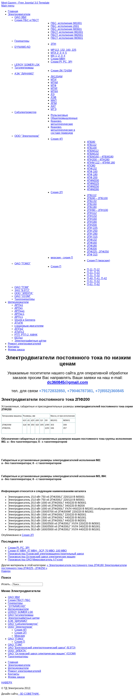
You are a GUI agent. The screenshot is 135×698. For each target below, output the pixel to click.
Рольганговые (59, 115)
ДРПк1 (18, 308)
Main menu (7, 5)
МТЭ (53, 109)
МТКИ (54, 82)
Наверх (6, 571)
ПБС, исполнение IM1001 (66, 23)
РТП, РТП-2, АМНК (25, 334)
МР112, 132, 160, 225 (63, 49)
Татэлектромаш (24, 67)
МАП (54, 100)
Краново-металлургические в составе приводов (63, 130)
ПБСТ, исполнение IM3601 (67, 38)
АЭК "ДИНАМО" (24, 73)
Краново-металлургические (62, 122)
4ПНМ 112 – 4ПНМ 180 (101, 162)
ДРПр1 (18, 305)
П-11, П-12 (93, 269)
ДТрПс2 (19, 331)
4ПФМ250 (93, 186)
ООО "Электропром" (26, 136)
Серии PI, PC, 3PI (61, 61)
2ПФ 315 (92, 254)
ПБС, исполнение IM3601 (66, 29)
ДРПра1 (19, 311)
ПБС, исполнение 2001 (65, 26)
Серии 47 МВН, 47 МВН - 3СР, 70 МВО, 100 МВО (37, 550)
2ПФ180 (92, 245)
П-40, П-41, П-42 (97, 278)
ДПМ (54, 103)
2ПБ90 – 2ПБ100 (97, 198)
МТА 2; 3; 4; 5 (59, 52)
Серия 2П (57, 192)
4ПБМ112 (93, 150)
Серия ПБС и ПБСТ (26, 20)
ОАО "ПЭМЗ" (22, 263)
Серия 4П (57, 138)
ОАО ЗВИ (20, 17)
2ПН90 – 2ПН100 (97, 210)
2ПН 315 (92, 236)
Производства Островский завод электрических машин (41, 556)
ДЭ (52, 94)
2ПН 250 (92, 230)
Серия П (56, 266)
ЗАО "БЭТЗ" (22, 290)
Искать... (6, 584)
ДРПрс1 (19, 314)
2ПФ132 (92, 239)
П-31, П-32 (93, 275)
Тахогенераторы (24, 299)
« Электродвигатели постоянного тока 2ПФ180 (75, 565)
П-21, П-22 (93, 272)
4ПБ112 (91, 144)
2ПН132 (92, 216)
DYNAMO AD (22, 47)
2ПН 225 (92, 228)
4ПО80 (91, 165)
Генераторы (21, 41)
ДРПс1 (18, 317)
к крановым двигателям (28, 325)
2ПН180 (92, 222)
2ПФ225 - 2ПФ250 (98, 251)
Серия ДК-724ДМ (61, 70)
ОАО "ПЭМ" (21, 287)
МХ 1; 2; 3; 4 (58, 55)
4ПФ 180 (92, 174)
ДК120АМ (56, 76)
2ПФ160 (92, 242)
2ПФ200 (92, 248)
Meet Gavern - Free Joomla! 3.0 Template (25, 2)
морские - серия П (62, 257)
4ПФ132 (92, 168)
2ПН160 (92, 219)
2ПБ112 (91, 195)
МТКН (54, 91)
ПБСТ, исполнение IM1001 (67, 32)
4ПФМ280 (93, 189)
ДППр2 (18, 328)
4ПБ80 (91, 141)
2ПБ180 (92, 207)
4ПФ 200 (92, 177)
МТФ (53, 85)
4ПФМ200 (93, 180)
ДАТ (53, 106)
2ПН (53, 44)
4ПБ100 (92, 147)
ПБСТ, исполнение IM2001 (67, 35)
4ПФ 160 (92, 171)
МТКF (54, 88)
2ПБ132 (92, 201)
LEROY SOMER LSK (27, 64)
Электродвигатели (19, 14)
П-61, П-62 (93, 284)
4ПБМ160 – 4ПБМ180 (100, 156)
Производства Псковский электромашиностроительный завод (46, 553)
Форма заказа (16, 349)
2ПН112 (92, 213)
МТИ (53, 79)
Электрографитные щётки (30, 340)
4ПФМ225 (93, 183)
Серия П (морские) (98, 260)
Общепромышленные (64, 118)
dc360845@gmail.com (67, 382)
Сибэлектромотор (25, 112)
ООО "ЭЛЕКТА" (23, 293)
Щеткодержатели (18, 302)
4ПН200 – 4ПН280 (98, 159)
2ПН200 (92, 225)
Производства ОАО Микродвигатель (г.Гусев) (35, 559)
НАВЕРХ (6, 682)
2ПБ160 (92, 204)
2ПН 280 (92, 233)
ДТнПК (18, 322)
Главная (13, 11)
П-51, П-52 (93, 281)
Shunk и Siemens (24, 320)
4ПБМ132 (93, 153)
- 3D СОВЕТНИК (28, 693)
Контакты (13, 346)
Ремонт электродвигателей (24, 343)
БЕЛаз (18, 337)
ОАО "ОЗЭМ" (22, 296)
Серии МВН (58, 58)
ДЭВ (53, 97)
